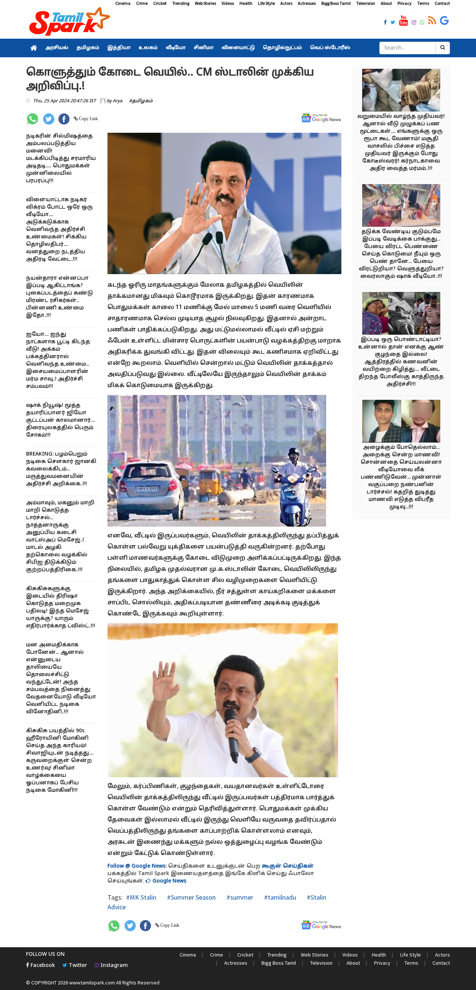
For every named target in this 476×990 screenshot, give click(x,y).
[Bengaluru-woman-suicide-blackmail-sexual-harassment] (401, 422)
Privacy (405, 3)
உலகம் (148, 48)
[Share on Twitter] (48, 119)
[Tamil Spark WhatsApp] (422, 23)
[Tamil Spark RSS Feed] (432, 20)
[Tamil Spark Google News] (444, 20)
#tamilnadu (279, 897)
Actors (286, 3)
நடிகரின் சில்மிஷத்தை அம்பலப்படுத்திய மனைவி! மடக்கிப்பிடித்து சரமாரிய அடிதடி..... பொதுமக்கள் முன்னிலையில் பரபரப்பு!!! (61, 158)
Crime (142, 3)
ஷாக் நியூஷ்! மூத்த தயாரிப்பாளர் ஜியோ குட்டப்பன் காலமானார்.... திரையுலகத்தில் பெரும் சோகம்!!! (60, 420)
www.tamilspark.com (92, 982)
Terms (423, 3)
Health (246, 3)
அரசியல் (56, 48)
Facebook (42, 965)
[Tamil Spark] (68, 23)
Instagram (113, 965)
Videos (228, 3)
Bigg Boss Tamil (336, 3)
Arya (117, 101)
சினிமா (203, 48)
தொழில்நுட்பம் (282, 48)
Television (365, 3)
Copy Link (88, 118)
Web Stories (205, 3)
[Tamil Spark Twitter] (392, 23)
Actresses (307, 3)
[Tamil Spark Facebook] (385, 23)
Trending (180, 3)
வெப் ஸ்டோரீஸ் (330, 48)
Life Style (266, 3)
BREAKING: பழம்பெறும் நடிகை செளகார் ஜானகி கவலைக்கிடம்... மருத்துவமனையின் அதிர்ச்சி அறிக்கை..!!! (61, 469)
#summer (239, 897)
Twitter (77, 965)
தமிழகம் (88, 48)
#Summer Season (190, 897)
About (386, 3)
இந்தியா (119, 48)
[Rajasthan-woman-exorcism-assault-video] (401, 206)
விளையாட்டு (238, 48)
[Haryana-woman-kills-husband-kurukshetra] (401, 314)
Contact (442, 3)
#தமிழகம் (141, 101)
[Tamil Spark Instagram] (414, 23)
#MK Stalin (141, 897)
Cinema (123, 3)
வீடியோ (176, 48)
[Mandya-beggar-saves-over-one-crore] (401, 91)
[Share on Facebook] (64, 119)
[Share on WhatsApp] (32, 118)
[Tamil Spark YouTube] (403, 20)
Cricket (160, 3)
